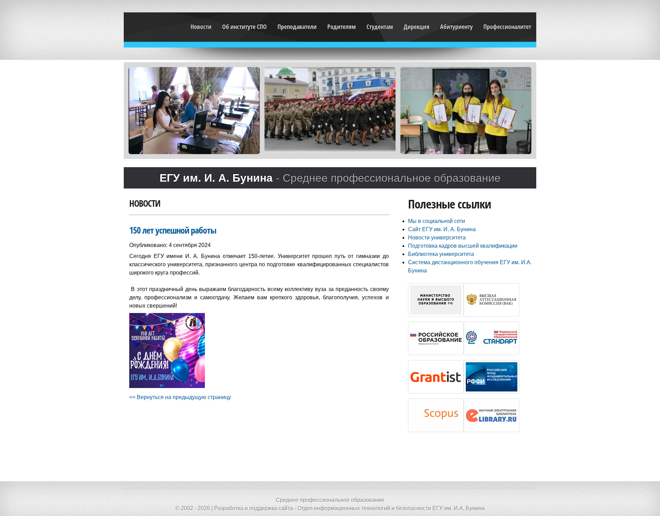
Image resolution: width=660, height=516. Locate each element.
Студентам (379, 26)
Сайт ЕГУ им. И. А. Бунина (442, 229)
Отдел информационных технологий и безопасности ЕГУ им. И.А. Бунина (391, 508)
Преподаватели (297, 26)
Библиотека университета (441, 254)
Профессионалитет (507, 26)
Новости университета (437, 237)
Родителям (341, 26)
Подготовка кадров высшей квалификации (462, 246)
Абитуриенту (456, 26)
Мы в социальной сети (436, 221)
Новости (200, 26)
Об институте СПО (244, 26)
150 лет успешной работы (172, 230)
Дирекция (416, 26)
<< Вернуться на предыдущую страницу (180, 397)
